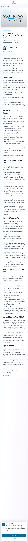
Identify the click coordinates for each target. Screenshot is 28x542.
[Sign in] (25, 2)
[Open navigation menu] (2, 2)
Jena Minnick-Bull (12, 47)
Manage (14, 538)
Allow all (14, 535)
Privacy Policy (9, 532)
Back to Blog (6, 6)
